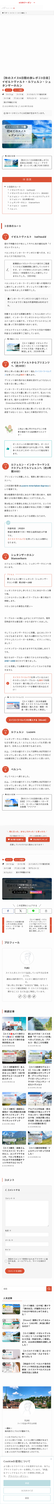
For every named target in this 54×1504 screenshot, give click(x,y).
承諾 (27, 1483)
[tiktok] (34, 996)
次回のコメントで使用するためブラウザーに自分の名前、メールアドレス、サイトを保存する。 (28, 1261)
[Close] (51, 1459)
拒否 (27, 1498)
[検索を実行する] (49, 1288)
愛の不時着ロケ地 (10, 102)
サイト (8, 1249)
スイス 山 (9, 94)
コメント (10, 1198)
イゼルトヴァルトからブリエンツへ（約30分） (30, 193)
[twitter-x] (24, 996)
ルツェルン (44, 98)
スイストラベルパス (17, 539)
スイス (8, 90)
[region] (27, 1480)
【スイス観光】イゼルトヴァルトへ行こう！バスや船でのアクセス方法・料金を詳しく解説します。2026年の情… (34, 347)
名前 (8, 1230)
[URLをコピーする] (46, 911)
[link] (20, 996)
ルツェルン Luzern (18, 205)
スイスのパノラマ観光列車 (36, 94)
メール (9, 1240)
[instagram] (29, 996)
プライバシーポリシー (18, 1476)
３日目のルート (14, 186)
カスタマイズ (27, 1490)
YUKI (27, 968)
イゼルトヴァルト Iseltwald (22, 190)
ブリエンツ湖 (18, 98)
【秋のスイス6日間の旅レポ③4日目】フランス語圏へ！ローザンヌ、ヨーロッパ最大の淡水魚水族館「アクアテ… (34, 802)
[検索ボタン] (45, 8)
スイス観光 (18, 90)
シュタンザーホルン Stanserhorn (25, 202)
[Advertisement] (27, 44)
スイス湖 (7, 98)
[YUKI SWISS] (8, 8)
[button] (8, 911)
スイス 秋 (19, 94)
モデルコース (32, 98)
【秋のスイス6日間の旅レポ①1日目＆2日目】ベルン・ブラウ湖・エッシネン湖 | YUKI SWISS (34, 163)
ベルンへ (13, 209)
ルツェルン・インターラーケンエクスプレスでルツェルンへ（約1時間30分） (30, 198)
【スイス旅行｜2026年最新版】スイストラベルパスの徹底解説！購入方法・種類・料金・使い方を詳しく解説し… (34, 705)
